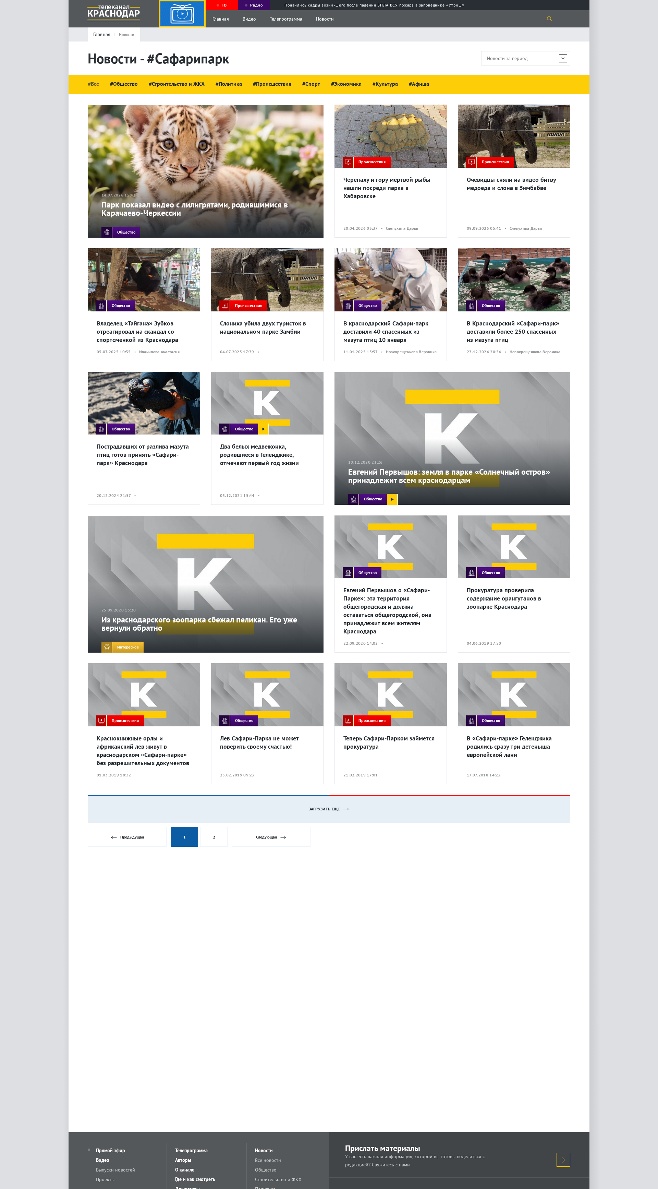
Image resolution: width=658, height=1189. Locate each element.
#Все (93, 83)
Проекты (105, 1179)
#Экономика (346, 83)
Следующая (266, 837)
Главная (220, 19)
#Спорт (311, 83)
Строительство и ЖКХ (278, 1179)
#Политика (229, 83)
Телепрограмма (286, 19)
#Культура (385, 83)
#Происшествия (272, 83)
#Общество (124, 83)
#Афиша (419, 83)
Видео (249, 19)
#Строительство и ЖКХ (177, 83)
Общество (266, 1170)
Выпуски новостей (115, 1170)
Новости (325, 19)
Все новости (268, 1160)
